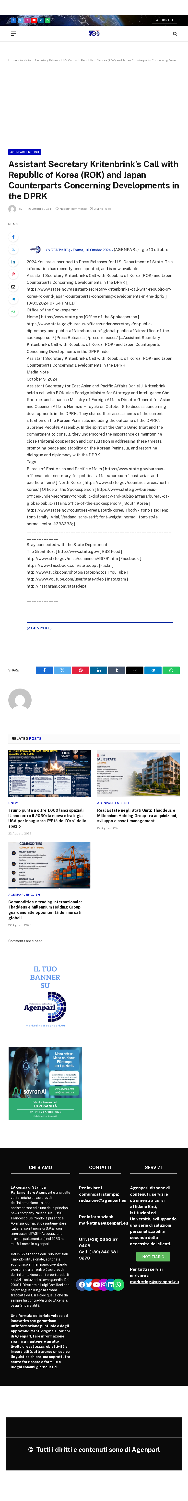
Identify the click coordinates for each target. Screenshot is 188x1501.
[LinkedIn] (13, 262)
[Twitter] (13, 249)
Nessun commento (73, 208)
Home (12, 60)
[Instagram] (104, 1285)
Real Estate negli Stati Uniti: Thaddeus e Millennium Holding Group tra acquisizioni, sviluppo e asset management (137, 815)
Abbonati (164, 20)
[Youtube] (96, 1285)
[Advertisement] (94, 105)
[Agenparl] (94, 34)
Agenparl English (24, 152)
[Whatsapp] (118, 1285)
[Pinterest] (13, 274)
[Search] (174, 33)
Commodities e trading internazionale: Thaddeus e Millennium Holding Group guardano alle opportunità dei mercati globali (45, 910)
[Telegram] (13, 299)
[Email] (13, 287)
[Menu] (13, 33)
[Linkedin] (111, 1285)
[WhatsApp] (13, 312)
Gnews (14, 803)
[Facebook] (13, 237)
